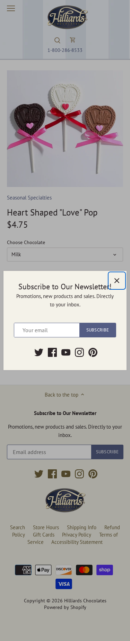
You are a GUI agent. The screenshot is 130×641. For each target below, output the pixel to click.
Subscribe (97, 330)
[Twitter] (38, 352)
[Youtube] (65, 352)
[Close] (116, 280)
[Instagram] (79, 352)
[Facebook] (52, 352)
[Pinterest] (92, 352)
